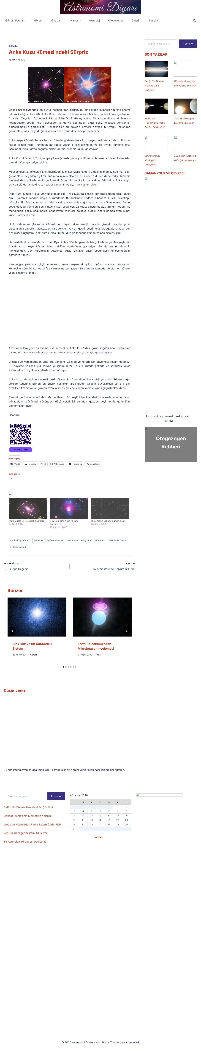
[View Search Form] (194, 20)
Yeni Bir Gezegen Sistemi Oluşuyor (184, 120)
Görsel (38, 20)
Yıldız (97, 655)
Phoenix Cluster (118, 540)
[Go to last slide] (12, 631)
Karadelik (100, 540)
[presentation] (37, 617)
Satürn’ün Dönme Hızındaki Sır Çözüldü (154, 85)
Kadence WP (132, 1042)
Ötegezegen (116, 20)
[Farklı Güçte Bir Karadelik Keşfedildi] (28, 508)
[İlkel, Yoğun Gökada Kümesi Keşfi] (110, 508)
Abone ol (188, 43)
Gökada (13, 46)
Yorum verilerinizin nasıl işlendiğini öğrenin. (98, 769)
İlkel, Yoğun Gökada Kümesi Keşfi (108, 520)
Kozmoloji (94, 20)
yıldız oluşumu (18, 547)
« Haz (99, 837)
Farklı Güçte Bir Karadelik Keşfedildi (27, 520)
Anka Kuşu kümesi (20, 540)
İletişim (153, 20)
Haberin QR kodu (20, 450)
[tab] (63, 667)
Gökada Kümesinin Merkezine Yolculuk (185, 83)
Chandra (14, 415)
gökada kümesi (55, 540)
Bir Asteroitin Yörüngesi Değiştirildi (152, 160)
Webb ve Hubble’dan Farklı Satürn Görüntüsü (155, 123)
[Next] (126, 631)
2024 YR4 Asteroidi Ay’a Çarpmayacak (185, 158)
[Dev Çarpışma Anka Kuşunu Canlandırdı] (69, 508)
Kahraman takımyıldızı (79, 540)
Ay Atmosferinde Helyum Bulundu (114, 566)
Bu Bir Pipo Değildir (16, 566)
